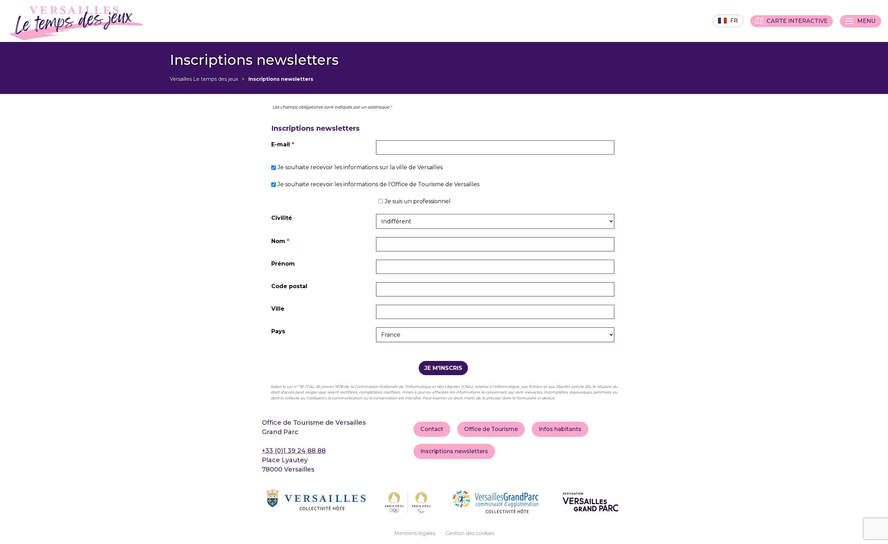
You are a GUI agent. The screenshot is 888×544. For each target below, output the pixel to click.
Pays (278, 331)
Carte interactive (797, 21)
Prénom (283, 263)
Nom (280, 241)
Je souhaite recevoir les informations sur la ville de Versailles (360, 167)
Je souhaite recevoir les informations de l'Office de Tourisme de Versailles (378, 184)
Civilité (281, 218)
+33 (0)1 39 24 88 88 (294, 451)
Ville (277, 308)
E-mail (282, 144)
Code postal (289, 286)
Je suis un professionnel (418, 201)
